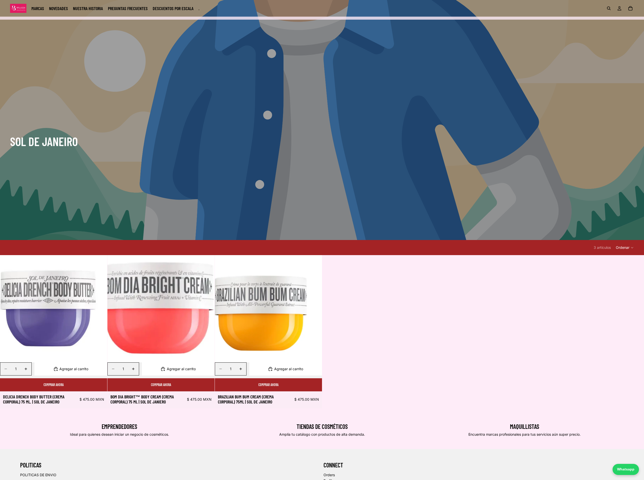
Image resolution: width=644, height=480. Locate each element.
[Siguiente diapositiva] (99, 308)
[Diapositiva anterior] (7, 308)
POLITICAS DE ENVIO (38, 475)
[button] (625, 247)
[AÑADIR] (99, 354)
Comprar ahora (54, 385)
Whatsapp (625, 469)
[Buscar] (608, 8)
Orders (329, 475)
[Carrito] (630, 8)
